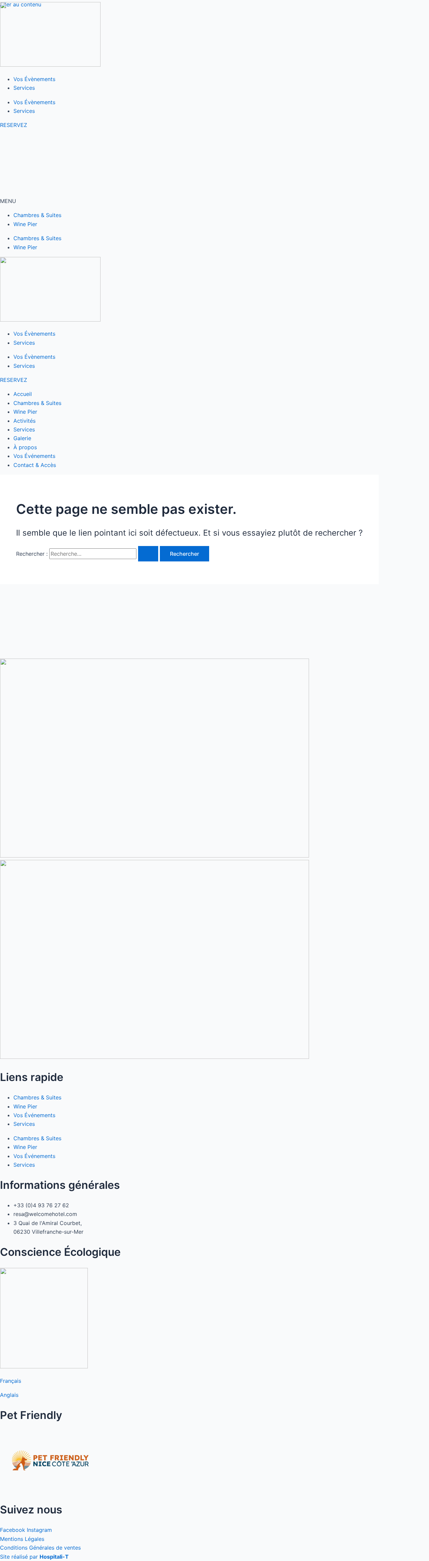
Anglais (9, 1395)
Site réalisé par (34, 1556)
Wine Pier (25, 224)
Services (24, 87)
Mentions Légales (22, 1539)
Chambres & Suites (37, 215)
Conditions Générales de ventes (40, 1547)
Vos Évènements (34, 79)
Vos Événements (34, 1115)
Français (10, 1380)
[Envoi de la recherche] (148, 553)
